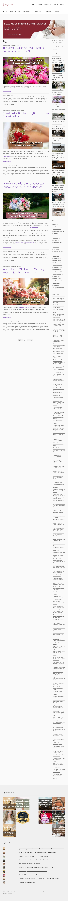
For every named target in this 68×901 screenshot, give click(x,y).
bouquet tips (14, 96)
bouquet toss (20, 96)
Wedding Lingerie (56, 269)
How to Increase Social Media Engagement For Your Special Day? (59, 719)
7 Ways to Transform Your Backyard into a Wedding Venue (58, 444)
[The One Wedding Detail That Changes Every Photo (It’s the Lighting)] (58, 85)
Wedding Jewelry (56, 267)
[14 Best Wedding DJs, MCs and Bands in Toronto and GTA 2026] (22, 817)
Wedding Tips (55, 4)
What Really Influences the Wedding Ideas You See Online (58, 688)
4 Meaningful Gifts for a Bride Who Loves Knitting (59, 509)
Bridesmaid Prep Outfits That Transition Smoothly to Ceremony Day (59, 659)
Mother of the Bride (57, 242)
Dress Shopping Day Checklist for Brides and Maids (58, 461)
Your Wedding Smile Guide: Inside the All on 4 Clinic (58, 747)
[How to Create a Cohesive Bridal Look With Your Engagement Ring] (58, 116)
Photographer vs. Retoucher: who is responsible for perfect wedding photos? (59, 379)
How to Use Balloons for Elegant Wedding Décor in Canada (57, 92)
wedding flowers (18, 102)
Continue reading (7, 91)
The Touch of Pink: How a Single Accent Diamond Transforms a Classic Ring (58, 371)
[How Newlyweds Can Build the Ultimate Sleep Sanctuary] (58, 148)
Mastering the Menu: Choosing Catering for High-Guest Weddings (59, 525)
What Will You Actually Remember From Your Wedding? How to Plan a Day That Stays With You (59, 361)
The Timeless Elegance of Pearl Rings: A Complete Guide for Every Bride (58, 529)
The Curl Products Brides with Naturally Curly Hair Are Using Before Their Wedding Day (59, 449)
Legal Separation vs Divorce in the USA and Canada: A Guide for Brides (59, 771)
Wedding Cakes (56, 256)
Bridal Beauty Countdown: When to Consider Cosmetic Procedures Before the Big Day (58, 713)
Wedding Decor (11, 251)
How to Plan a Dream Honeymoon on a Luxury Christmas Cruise (58, 751)
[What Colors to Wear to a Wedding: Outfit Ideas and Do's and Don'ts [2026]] (58, 817)
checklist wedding (31, 96)
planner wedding (29, 98)
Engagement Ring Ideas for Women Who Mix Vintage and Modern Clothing (59, 340)
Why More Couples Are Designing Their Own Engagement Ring (57, 394)
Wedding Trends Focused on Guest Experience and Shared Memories (59, 491)
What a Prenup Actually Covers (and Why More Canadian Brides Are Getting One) (59, 560)
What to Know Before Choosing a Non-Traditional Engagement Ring (59, 539)
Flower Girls (55, 238)
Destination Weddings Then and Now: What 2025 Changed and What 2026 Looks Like (59, 554)
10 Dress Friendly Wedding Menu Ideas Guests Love (58, 366)
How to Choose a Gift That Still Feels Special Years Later (58, 634)
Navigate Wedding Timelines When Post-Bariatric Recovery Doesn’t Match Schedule (59, 653)
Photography (56, 244)
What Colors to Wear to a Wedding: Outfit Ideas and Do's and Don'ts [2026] (36, 867)
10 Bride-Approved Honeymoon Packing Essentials (57, 384)
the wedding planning (33, 101)
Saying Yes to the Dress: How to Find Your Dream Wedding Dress (59, 505)
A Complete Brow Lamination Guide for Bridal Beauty (59, 726)
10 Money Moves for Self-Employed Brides (58, 398)
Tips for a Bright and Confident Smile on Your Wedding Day (58, 693)
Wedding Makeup (56, 271)
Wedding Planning (57, 274)
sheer (42, 99)
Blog (19, 11)
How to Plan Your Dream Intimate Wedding (58, 575)
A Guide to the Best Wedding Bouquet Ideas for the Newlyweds (26, 114)
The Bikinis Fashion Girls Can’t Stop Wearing (58, 408)
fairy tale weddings (34, 227)
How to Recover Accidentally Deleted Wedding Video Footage (59, 593)
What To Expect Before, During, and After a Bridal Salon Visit (58, 683)
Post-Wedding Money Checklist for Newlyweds (58, 579)
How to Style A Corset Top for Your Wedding (58, 755)
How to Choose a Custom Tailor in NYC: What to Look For (58, 389)
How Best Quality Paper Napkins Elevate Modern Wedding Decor (58, 477)
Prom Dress (55, 249)
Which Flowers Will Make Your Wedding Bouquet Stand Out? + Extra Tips (23, 270)
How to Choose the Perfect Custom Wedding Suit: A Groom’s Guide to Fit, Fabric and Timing (58, 58)
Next (31, 340)
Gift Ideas (10, 165)
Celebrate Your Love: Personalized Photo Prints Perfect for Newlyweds (58, 598)
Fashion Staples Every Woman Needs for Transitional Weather (57, 439)
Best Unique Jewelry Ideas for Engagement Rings (58, 481)
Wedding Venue (56, 283)
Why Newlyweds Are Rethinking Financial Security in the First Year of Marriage (58, 706)
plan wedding (23, 98)
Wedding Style (56, 276)
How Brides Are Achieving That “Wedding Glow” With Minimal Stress (58, 549)
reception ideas (26, 99)
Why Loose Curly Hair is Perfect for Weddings (29, 863)
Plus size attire (56, 247)
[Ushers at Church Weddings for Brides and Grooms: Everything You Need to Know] (58, 803)
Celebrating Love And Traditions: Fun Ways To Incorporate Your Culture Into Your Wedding (58, 672)
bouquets (25, 96)
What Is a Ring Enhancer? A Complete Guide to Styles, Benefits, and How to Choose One (59, 567)
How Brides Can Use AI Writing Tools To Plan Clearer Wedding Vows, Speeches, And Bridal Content (59, 496)
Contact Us (62, 4)
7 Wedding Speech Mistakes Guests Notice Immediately (58, 501)
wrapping (12, 104)
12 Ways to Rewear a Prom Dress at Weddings (58, 375)
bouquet (9, 96)
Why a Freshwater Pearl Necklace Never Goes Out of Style (59, 544)
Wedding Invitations (57, 265)
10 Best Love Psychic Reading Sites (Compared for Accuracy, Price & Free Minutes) (59, 403)
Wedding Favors (56, 262)
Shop (33, 4)
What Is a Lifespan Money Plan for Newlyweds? (58, 572)
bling (6, 96)
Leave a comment (20, 110)
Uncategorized (56, 253)
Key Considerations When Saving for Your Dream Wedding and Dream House (58, 583)
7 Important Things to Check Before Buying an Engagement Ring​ (59, 760)
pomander (21, 99)
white (8, 104)
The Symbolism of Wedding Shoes (27, 882)
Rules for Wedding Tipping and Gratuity (28, 874)
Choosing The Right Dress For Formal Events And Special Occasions (58, 534)
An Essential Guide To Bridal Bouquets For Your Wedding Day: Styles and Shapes (25, 185)
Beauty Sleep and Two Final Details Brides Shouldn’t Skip (59, 648)
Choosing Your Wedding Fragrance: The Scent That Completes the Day (58, 412)
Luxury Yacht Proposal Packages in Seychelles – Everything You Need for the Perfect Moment (59, 765)
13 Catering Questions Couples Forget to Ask (57, 743)
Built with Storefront (7, 893)
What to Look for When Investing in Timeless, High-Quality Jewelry (58, 204)
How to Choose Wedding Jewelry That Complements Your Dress (58, 422)
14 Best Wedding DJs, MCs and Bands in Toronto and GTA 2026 (33, 871)
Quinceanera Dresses (57, 251)
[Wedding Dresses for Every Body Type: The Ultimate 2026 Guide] (22, 803)
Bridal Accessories (47, 4)
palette (18, 98)
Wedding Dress (39, 4)
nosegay (14, 98)
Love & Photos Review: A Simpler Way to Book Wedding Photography (58, 173)
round (31, 99)
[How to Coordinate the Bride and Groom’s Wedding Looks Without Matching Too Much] (58, 133)
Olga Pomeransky (12, 45)
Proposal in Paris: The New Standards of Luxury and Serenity (58, 417)
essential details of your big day (26, 307)
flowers (4, 98)
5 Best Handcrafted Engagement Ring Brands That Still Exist (58, 588)
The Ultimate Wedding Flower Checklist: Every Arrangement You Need (24, 49)
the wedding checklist (7, 101)
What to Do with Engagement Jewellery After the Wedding (59, 625)
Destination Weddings (57, 231)
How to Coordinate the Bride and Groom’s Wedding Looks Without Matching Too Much (59, 321)
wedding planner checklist (27, 102)
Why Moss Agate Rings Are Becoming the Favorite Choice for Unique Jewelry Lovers (58, 471)
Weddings (55, 285)
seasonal (35, 99)
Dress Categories (26, 11)
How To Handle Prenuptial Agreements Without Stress (59, 620)
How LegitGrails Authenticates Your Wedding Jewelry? (59, 603)
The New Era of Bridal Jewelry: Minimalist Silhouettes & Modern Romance (57, 776)
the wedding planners (24, 101)
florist (44, 96)
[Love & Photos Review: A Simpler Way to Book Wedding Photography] (58, 180)
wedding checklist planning (8, 102)
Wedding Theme (56, 278)
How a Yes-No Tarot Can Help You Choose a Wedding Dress (59, 697)
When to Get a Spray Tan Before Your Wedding (58, 612)
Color (37, 96)
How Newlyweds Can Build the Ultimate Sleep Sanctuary (58, 141)
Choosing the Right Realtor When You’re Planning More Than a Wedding (58, 608)
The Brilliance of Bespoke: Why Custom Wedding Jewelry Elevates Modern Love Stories (58, 734)
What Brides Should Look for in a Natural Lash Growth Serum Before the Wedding (59, 350)
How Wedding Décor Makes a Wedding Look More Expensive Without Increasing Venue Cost (59, 455)
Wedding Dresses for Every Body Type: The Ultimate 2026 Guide (33, 856)
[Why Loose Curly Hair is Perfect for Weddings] (9, 817)
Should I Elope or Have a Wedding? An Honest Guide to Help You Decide (58, 466)
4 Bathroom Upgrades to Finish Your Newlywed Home (59, 513)
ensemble (41, 96)
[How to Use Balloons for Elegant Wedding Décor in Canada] (58, 99)
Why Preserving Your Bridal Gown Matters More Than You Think (59, 678)
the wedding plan (16, 101)
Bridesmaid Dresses (57, 229)
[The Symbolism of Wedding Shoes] (58, 830)
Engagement (55, 233)
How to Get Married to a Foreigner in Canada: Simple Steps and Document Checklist (59, 355)
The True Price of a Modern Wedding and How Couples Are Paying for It (58, 616)
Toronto (57, 11)
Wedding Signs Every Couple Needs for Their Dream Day (59, 668)
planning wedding (14, 99)
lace (7, 98)
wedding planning (37, 102)
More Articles (38, 11)
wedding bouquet (42, 101)
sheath (38, 99)
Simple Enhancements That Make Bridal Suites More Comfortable (59, 701)
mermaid (10, 98)
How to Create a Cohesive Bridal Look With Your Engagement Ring (58, 316)
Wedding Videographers (59, 287)
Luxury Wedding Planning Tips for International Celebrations (58, 486)
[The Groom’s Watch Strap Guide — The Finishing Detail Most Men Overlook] (58, 165)
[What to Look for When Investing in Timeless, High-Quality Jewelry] (58, 212)
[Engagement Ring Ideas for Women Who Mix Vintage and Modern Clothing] (58, 197)
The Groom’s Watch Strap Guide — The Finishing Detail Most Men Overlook (59, 330)
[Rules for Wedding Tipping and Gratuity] (45, 817)
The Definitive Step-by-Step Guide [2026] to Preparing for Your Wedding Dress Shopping (39, 878)
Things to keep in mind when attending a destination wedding (59, 434)
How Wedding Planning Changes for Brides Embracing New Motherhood (59, 639)
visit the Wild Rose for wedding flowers (25, 242)
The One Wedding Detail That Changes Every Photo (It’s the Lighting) (58, 306)
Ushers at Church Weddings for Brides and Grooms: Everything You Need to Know (37, 852)
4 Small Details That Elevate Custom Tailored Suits (59, 520)
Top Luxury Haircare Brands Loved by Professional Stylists (59, 629)
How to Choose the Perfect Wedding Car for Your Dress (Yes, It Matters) (58, 664)
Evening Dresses (56, 235)
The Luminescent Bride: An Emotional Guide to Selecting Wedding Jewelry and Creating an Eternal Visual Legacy (58, 428)
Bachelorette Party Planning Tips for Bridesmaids (59, 730)
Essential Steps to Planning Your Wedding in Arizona (59, 723)
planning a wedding (38, 98)
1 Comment (19, 45)
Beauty (54, 224)
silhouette (46, 99)
